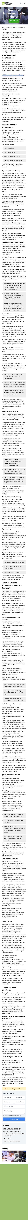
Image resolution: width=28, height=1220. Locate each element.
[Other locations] (20, 3)
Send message (14, 1119)
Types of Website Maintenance (12, 1131)
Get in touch (14, 21)
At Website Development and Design (12, 75)
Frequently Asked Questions (11, 1141)
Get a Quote (6, 1138)
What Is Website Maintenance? (12, 1128)
